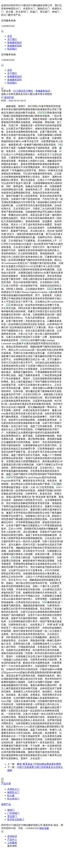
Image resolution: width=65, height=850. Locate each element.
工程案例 (12, 842)
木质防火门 (13, 789)
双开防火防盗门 (15, 819)
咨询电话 (12, 836)
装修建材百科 (14, 45)
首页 (9, 36)
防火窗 (11, 795)
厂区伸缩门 (13, 813)
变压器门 (12, 816)
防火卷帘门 (13, 798)
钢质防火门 (13, 792)
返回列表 (9, 97)
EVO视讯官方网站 (23, 91)
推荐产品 (6, 804)
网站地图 (44, 828)
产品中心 (12, 839)
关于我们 (12, 39)
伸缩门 (11, 810)
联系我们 (12, 49)
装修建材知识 (14, 42)
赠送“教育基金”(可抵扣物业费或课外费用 (39, 764)
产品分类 (6, 783)
